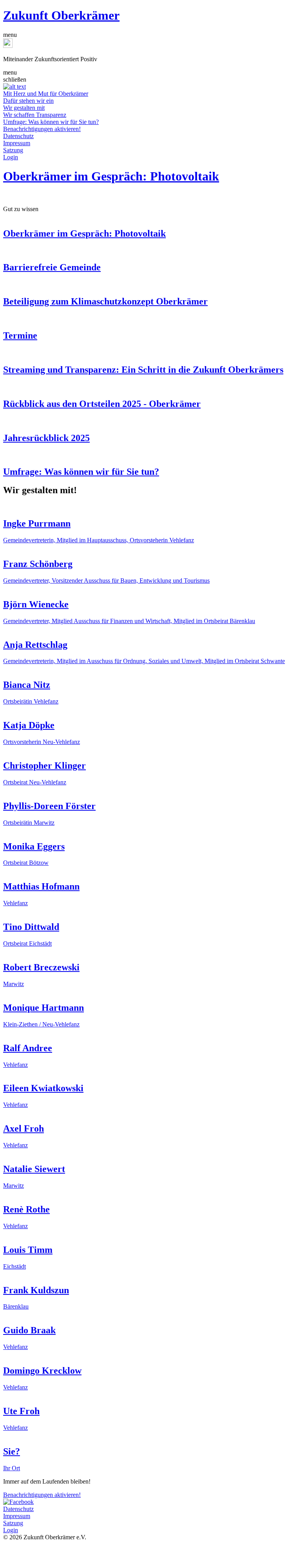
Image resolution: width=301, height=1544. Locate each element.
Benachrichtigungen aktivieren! (42, 129)
